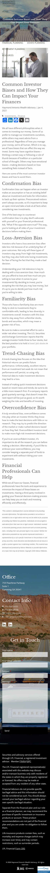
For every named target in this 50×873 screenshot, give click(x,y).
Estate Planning (36, 42)
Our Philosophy (25, 24)
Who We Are (8, 17)
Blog (5, 61)
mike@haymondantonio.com (18, 616)
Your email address (21, 660)
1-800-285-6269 (13, 613)
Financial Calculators (24, 61)
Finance (21, 116)
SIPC (29, 761)
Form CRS (20, 848)
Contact (6, 74)
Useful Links (9, 67)
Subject (16, 671)
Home (5, 11)
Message (16, 681)
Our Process (9, 30)
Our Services (9, 36)
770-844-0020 (11, 606)
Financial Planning (12, 42)
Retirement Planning (13, 49)
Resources (7, 55)
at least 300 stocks (37, 343)
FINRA (23, 761)
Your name (17, 650)
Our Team (7, 24)
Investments (10, 116)
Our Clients (26, 30)
